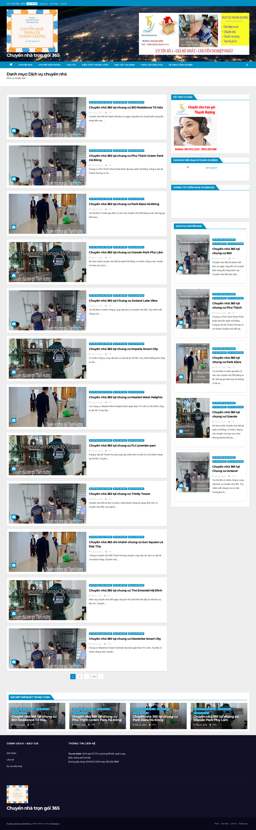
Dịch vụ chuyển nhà (136, 102)
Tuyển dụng (242, 824)
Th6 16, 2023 (97, 306)
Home (217, 824)
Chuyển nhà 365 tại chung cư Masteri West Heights (125, 397)
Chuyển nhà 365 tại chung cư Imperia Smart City (123, 349)
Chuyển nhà (26, 65)
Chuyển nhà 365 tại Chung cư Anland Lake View (123, 300)
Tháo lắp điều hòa (152, 65)
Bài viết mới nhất (120, 102)
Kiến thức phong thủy (95, 65)
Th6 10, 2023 (97, 551)
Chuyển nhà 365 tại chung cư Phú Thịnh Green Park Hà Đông (227, 308)
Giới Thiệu (54, 4)
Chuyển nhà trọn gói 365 (33, 55)
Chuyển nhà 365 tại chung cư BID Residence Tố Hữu (126, 107)
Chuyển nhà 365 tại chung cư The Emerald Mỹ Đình (125, 590)
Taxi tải (71, 65)
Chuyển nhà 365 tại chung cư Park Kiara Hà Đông (124, 204)
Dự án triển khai (14, 766)
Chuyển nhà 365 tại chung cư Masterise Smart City (125, 639)
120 (94, 676)
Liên (109, 113)
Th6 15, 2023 (97, 354)
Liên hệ (10, 760)
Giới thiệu (11, 753)
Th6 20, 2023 (97, 165)
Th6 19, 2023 (97, 209)
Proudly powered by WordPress (19, 824)
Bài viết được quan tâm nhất (100, 102)
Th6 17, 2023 (97, 257)
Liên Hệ (64, 4)
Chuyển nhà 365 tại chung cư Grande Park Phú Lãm (126, 252)
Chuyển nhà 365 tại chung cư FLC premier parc (122, 445)
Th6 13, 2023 (97, 451)
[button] (247, 65)
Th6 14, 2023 (97, 402)
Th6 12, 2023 (97, 499)
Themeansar (54, 824)
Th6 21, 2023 (97, 113)
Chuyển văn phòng (49, 65)
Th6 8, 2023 (96, 644)
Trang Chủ (43, 4)
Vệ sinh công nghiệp (181, 65)
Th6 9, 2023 (96, 596)
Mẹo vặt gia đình (125, 65)
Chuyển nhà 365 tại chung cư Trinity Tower (119, 494)
